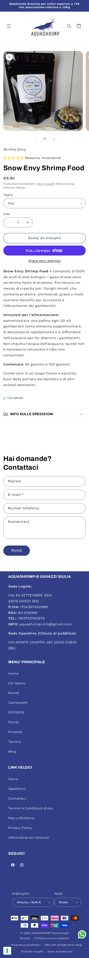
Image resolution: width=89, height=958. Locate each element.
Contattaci (17, 798)
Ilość (6, 214)
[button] (8, 26)
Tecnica (14, 742)
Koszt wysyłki (46, 184)
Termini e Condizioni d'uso (30, 808)
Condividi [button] (15, 398)
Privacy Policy (20, 828)
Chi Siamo (16, 683)
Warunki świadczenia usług (63, 944)
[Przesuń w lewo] (35, 138)
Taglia (8, 194)
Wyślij (16, 550)
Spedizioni (17, 789)
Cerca (13, 779)
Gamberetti (18, 703)
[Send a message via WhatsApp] (82, 934)
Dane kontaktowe (60, 951)
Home (13, 673)
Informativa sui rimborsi (28, 837)
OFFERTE (16, 712)
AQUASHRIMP (41, 933)
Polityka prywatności (25, 944)
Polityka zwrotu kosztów (52, 938)
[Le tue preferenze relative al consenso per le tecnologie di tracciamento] (7, 951)
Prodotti (15, 732)
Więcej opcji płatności (44, 260)
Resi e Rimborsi (21, 818)
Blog (12, 751)
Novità (13, 693)
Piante (13, 722)
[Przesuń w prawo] (53, 138)
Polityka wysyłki (32, 951)
